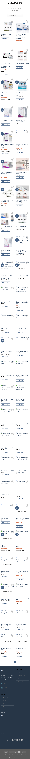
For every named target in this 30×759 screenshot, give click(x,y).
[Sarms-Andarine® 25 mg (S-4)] (22, 414)
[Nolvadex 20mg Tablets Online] (22, 164)
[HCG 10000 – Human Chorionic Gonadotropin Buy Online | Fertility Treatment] (22, 26)
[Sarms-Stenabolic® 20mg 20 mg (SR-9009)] (22, 462)
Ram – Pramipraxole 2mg (21, 328)
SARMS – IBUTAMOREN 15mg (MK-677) (7, 400)
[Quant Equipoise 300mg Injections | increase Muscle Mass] (22, 292)
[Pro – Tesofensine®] (7, 242)
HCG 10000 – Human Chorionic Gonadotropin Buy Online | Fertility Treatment (21, 36)
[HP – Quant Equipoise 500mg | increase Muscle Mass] (7, 84)
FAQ (25, 754)
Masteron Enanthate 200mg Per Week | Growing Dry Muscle (7, 146)
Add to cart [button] (20, 44)
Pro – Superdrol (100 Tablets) (21, 227)
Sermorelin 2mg (19, 494)
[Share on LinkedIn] (22, 740)
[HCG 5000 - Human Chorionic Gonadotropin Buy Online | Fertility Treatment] (7, 55)
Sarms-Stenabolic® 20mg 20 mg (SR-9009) (22, 471)
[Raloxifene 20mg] (7, 320)
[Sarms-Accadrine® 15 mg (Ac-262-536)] (7, 414)
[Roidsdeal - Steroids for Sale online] (15, 2)
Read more (5, 38)
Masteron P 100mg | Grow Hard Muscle (22, 145)
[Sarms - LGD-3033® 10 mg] (7, 367)
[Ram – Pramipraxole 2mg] (22, 320)
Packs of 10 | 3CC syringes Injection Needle (7, 200)
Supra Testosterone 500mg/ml (5, 545)
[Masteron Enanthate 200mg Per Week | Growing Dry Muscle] (7, 136)
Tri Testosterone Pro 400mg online (6, 649)
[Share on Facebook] (11, 740)
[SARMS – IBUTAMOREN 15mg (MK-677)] (7, 391)
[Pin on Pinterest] (19, 740)
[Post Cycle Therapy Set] (7, 218)
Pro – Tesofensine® (5, 250)
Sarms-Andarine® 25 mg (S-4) (22, 423)
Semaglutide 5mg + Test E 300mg (7, 495)
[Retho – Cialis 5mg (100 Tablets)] (7, 343)
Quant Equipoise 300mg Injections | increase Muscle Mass (22, 302)
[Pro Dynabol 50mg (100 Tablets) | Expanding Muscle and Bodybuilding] (7, 267)
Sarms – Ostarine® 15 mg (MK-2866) (22, 376)
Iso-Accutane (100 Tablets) (7, 120)
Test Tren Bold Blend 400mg (21, 545)
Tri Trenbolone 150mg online (21, 649)
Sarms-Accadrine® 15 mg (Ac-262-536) (7, 423)
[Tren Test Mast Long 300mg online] (22, 589)
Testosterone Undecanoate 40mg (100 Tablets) (7, 598)
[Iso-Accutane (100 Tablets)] (7, 112)
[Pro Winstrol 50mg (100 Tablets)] (7, 292)
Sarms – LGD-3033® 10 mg (7, 375)
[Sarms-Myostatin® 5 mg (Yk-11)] (22, 438)
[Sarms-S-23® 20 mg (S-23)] (7, 462)
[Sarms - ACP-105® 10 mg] (22, 343)
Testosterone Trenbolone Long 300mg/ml (22, 572)
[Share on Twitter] (13, 740)
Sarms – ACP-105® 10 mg (22, 351)
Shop (15, 8)
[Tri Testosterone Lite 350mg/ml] (22, 616)
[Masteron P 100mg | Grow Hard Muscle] (22, 136)
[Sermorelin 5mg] (7, 510)
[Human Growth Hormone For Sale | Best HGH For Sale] (22, 84)
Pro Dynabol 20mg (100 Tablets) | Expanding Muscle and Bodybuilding (22, 252)
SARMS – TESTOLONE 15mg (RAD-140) (21, 400)
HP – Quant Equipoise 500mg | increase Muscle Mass (7, 94)
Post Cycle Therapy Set (6, 226)
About (5, 754)
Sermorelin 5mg (4, 518)
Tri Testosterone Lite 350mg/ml (21, 625)
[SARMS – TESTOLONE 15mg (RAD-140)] (22, 391)
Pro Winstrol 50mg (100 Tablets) (6, 301)
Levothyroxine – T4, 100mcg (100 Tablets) (21, 121)
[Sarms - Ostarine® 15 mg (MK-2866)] (22, 367)
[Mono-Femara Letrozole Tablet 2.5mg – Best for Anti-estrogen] (7, 164)
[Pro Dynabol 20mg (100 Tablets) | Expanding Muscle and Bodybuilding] (22, 242)
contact (21, 754)
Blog (16, 754)
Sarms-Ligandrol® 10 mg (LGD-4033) (7, 447)
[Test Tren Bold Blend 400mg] (22, 536)
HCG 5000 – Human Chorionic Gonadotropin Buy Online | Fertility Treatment (6, 65)
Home (10, 8)
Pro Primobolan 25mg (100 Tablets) (22, 276)
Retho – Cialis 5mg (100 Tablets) (6, 352)
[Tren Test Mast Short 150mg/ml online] (7, 616)
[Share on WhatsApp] (8, 740)
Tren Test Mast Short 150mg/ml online (6, 625)
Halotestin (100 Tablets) (6, 34)
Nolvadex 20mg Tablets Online (21, 173)
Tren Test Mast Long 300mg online (22, 598)
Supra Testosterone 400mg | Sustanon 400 (22, 519)
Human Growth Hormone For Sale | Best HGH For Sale (21, 94)
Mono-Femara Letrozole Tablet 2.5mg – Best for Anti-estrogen (6, 174)
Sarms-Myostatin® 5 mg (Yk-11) (21, 447)
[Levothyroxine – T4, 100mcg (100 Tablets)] (22, 112)
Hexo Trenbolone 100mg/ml (22, 63)
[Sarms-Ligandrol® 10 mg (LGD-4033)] (7, 438)
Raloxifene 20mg (5, 328)
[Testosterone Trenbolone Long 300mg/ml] (22, 563)
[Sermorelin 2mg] (22, 486)
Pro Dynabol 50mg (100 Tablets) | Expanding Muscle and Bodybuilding (7, 277)
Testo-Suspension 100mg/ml (5, 572)
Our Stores (11, 754)
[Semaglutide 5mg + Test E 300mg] (7, 486)
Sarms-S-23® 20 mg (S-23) (7, 470)
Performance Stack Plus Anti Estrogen (21, 200)
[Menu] (2, 3)
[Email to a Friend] (16, 740)
